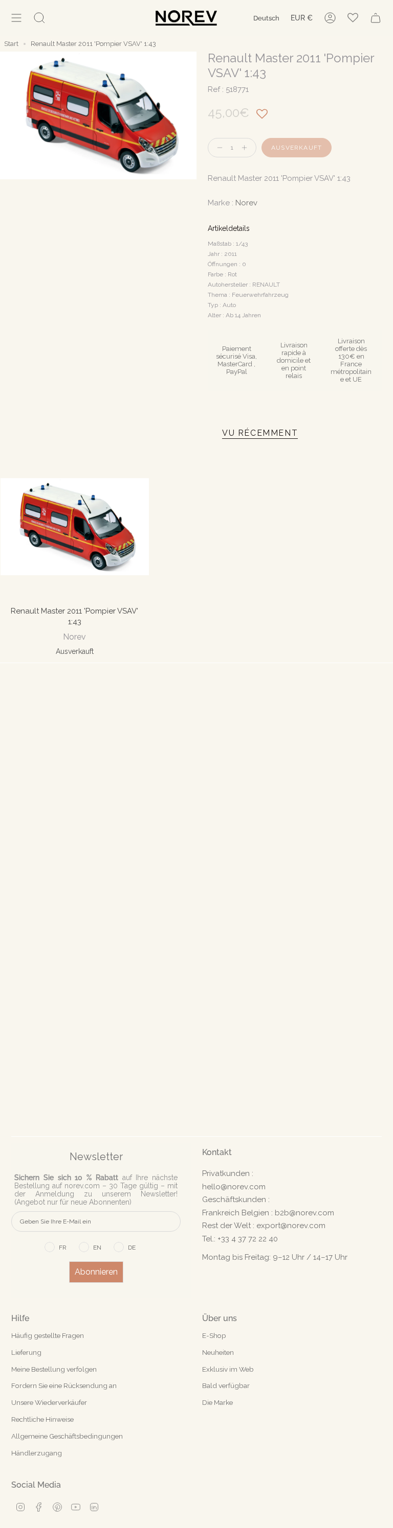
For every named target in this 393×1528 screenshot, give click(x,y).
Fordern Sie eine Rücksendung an (64, 1385)
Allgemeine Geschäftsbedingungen (67, 1436)
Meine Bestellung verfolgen (54, 1369)
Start (11, 44)
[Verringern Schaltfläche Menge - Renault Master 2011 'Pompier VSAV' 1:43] (217, 148)
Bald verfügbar (226, 1385)
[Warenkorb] (375, 18)
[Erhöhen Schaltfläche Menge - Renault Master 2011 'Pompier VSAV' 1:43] (246, 148)
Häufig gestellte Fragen (47, 1335)
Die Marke (217, 1402)
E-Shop (214, 1335)
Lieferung (26, 1352)
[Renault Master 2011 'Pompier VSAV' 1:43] (75, 527)
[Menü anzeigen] (16, 18)
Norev (246, 202)
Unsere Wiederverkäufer (49, 1402)
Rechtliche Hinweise (42, 1419)
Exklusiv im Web (228, 1369)
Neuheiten (218, 1352)
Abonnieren (96, 1272)
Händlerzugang (36, 1453)
